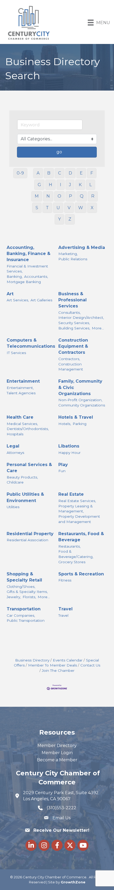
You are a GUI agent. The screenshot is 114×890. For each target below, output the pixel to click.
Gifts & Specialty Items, (27, 591)
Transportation (24, 608)
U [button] (58, 207)
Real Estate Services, (77, 501)
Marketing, (68, 254)
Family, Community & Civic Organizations (80, 387)
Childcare (15, 482)
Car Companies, (21, 615)
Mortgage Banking (24, 282)
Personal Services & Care (29, 467)
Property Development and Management (79, 519)
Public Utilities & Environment (25, 497)
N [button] (48, 196)
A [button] (38, 173)
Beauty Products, (22, 477)
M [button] (37, 196)
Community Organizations (81, 405)
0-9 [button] (20, 173)
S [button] (37, 207)
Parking (79, 424)
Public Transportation (26, 620)
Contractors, (69, 359)
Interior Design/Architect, (81, 317)
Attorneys (15, 452)
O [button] (59, 196)
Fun (61, 471)
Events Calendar (67, 660)
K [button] (80, 184)
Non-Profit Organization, (80, 400)
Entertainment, (20, 388)
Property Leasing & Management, (75, 508)
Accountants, (36, 276)
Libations (68, 446)
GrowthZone (73, 882)
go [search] (59, 151)
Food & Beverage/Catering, (75, 554)
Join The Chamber (58, 670)
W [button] (80, 207)
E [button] (81, 173)
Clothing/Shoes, (21, 586)
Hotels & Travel (75, 417)
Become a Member (57, 759)
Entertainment (23, 381)
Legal (13, 446)
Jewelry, (14, 597)
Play (63, 464)
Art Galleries (41, 300)
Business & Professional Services (72, 299)
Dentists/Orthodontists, (28, 429)
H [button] (50, 184)
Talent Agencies (21, 393)
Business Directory (32, 660)
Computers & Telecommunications (31, 343)
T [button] (47, 207)
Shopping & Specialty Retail (24, 577)
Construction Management (70, 367)
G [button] (39, 184)
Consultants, (69, 312)
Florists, (29, 597)
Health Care (20, 417)
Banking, (15, 276)
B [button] (48, 173)
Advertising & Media (81, 247)
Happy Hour (69, 452)
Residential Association (27, 540)
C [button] (59, 173)
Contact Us (90, 665)
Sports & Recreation (81, 573)
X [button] (92, 207)
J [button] (70, 184)
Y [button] (59, 219)
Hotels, (64, 424)
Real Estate (71, 494)
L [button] (90, 184)
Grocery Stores (71, 562)
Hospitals (15, 434)
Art (10, 293)
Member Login (57, 752)
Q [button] (82, 196)
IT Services (16, 353)
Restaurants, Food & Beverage (81, 536)
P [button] (70, 196)
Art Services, (18, 300)
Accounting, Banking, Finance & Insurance (28, 253)
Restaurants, (69, 546)
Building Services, (74, 328)
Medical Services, (22, 424)
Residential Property (30, 533)
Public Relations (72, 259)
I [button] (60, 184)
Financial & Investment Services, (27, 269)
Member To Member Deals (52, 665)
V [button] (69, 207)
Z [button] (69, 219)
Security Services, (74, 323)
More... (98, 328)
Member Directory (57, 745)
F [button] (91, 173)
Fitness (64, 580)
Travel (65, 608)
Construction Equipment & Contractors (73, 346)
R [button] (92, 196)
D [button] (70, 173)
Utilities (13, 507)
